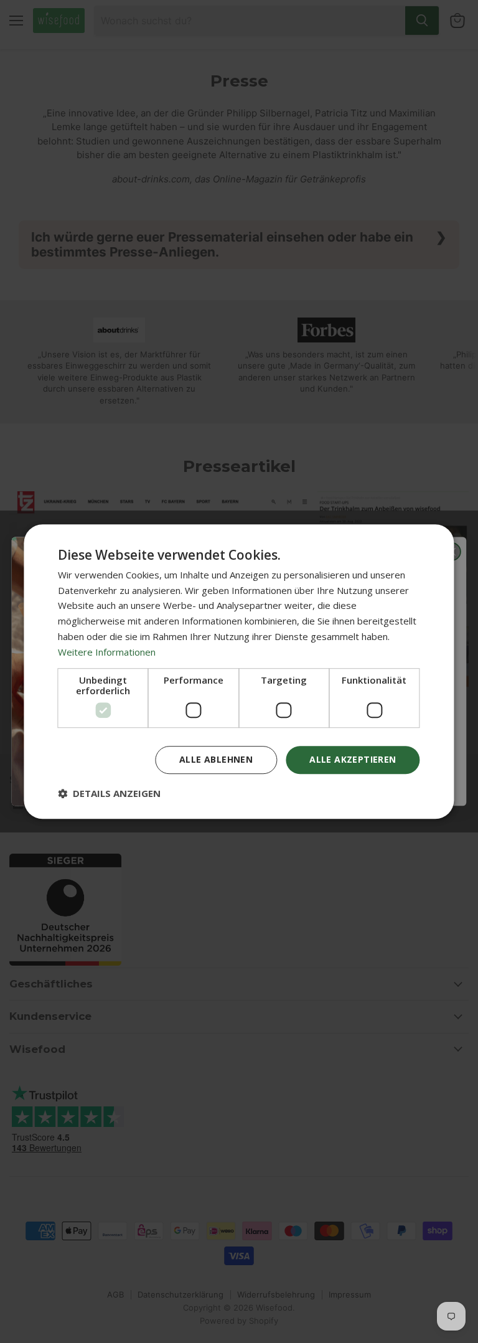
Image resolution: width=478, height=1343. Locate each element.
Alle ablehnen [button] (216, 760)
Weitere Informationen (107, 652)
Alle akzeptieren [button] (352, 760)
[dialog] (239, 671)
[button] (109, 793)
